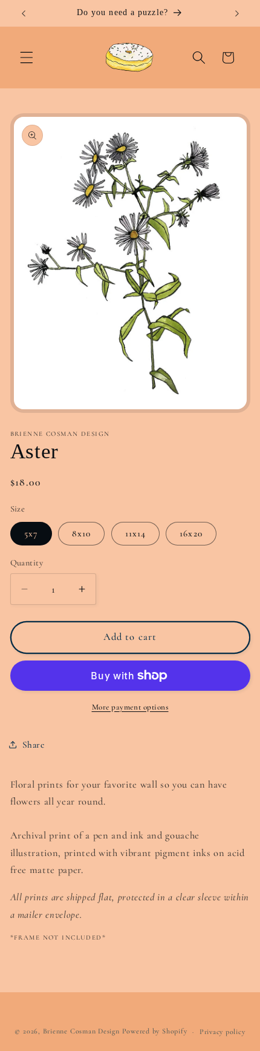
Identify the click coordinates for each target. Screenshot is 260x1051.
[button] (26, 57)
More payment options (130, 707)
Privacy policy (222, 1031)
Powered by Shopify (154, 1031)
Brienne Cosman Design (81, 1031)
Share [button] (33, 744)
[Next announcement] (237, 13)
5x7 (31, 533)
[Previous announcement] (23, 13)
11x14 (135, 533)
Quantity (27, 563)
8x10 (81, 533)
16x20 (191, 533)
